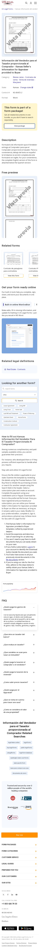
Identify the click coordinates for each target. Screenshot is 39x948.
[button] (35, 3)
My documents (12, 560)
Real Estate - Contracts (16, 369)
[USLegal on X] (3, 894)
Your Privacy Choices (8, 943)
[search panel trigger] (26, 3)
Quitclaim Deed (8, 417)
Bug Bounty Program (25, 946)
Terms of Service (21, 943)
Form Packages (9, 844)
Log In (30, 547)
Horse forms (22, 417)
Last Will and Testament (11, 413)
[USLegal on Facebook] (8, 894)
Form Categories (10, 851)
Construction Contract (10, 421)
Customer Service (10, 857)
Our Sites (6, 883)
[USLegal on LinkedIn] (12, 894)
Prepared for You (10, 870)
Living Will (22, 406)
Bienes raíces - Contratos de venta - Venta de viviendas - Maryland (24, 79)
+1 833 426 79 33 (9, 903)
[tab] (16, 304)
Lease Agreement (9, 406)
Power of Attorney (28, 413)
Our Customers (9, 876)
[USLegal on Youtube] (16, 894)
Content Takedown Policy (9, 946)
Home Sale (18, 410)
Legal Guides (8, 863)
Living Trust (7, 410)
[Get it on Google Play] (26, 928)
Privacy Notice (32, 943)
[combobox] (19, 389)
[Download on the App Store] (9, 928)
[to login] (31, 3)
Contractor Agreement (10, 425)
